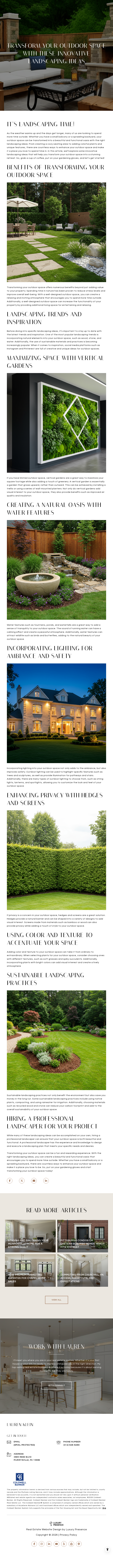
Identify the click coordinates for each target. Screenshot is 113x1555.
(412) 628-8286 (71, 1445)
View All (56, 1300)
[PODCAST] (79, 1544)
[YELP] (64, 1544)
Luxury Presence (76, 1529)
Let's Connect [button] (56, 1385)
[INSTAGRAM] (41, 1544)
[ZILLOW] (71, 1544)
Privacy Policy (68, 1535)
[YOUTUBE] (56, 1544)
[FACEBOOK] (34, 1544)
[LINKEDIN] (49, 1544)
